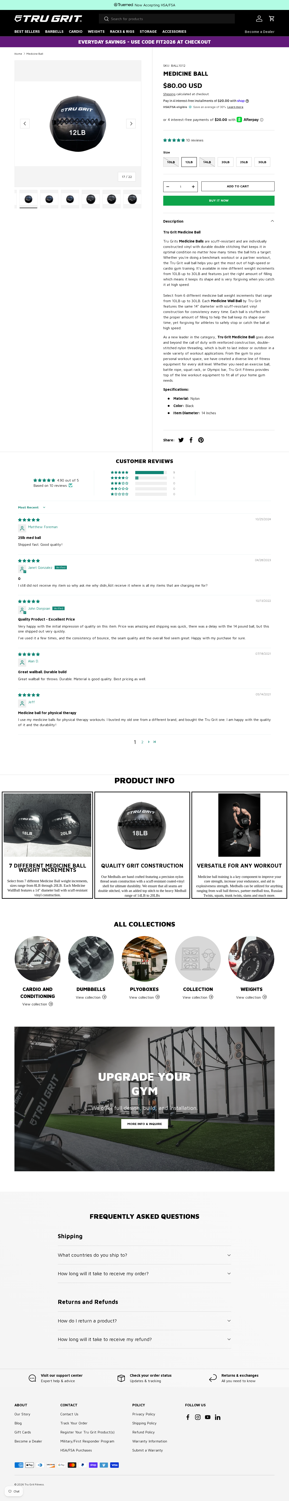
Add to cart (238, 186)
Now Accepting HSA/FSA (154, 5)
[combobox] (167, 19)
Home (18, 53)
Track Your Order (74, 1423)
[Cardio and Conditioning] (38, 959)
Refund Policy (143, 1432)
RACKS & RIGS (122, 31)
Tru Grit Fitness (34, 1484)
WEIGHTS (96, 31)
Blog (18, 1423)
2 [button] (142, 742)
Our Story (22, 1414)
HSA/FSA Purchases (76, 1450)
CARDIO (75, 31)
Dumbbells (91, 989)
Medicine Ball (34, 53)
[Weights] (251, 959)
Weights (251, 989)
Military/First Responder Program (87, 1441)
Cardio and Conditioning (37, 992)
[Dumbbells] (91, 959)
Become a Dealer (260, 32)
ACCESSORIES (174, 31)
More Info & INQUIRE (144, 1124)
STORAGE (148, 31)
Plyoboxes (144, 989)
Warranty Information (149, 1441)
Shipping (169, 94)
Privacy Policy (143, 1414)
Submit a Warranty (147, 1450)
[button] (272, 19)
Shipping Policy (144, 1423)
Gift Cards (22, 1432)
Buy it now (218, 200)
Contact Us (69, 1414)
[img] (29, 520)
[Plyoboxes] (145, 959)
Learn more (235, 106)
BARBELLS (54, 31)
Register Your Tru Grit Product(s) (87, 1432)
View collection (195, 997)
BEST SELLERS (27, 31)
